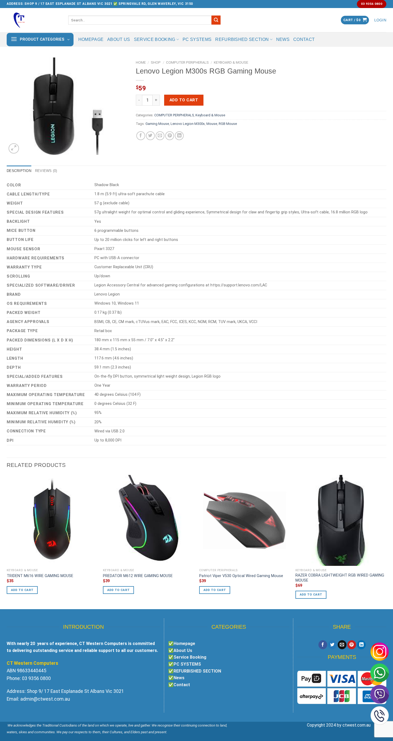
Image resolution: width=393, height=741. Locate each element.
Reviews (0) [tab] (46, 171)
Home (141, 62)
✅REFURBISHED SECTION (194, 671)
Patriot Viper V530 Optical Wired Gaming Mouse (241, 576)
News (283, 39)
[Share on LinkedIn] (179, 135)
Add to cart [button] (22, 590)
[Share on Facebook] (140, 135)
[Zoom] (14, 148)
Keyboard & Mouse (231, 62)
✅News (176, 677)
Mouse (211, 124)
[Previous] (7, 541)
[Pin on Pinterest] (169, 135)
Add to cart (183, 100)
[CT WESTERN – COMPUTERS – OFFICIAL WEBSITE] (33, 20)
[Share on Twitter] (150, 135)
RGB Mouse (228, 124)
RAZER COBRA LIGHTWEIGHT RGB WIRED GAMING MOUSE (339, 578)
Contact (304, 39)
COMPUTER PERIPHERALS (187, 62)
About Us (118, 39)
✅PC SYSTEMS (184, 664)
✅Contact (179, 684)
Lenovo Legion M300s (188, 124)
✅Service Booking (187, 657)
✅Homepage (181, 643)
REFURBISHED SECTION (242, 39)
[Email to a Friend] (160, 135)
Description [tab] (19, 171)
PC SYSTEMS (197, 39)
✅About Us (180, 650)
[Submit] (216, 20)
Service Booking (154, 39)
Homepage (91, 39)
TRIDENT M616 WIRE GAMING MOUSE (40, 576)
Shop (156, 62)
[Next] (386, 541)
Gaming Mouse (157, 124)
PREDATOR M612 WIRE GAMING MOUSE (138, 576)
